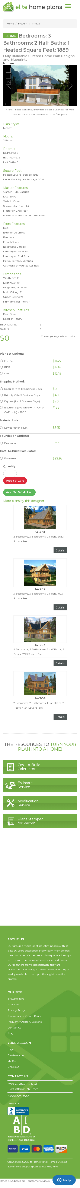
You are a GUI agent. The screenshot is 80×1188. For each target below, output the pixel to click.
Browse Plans (15, 998)
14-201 (40, 532)
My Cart (12, 1061)
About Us (13, 1004)
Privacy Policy (16, 1010)
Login (11, 1049)
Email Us (14, 1103)
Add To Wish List (19, 492)
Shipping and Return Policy (24, 1016)
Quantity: (9, 466)
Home (10, 23)
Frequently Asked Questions (24, 1021)
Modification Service (28, 803)
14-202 (40, 589)
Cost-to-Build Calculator (29, 767)
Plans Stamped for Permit (31, 821)
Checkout (13, 1066)
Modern (23, 23)
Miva (55, 1166)
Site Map (62, 1161)
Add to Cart (15, 481)
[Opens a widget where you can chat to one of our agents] (64, 1180)
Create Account (17, 1055)
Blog (10, 1033)
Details (60, 550)
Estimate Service (25, 785)
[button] (15, 987)
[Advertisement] (40, 881)
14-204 (40, 698)
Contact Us (14, 1027)
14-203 (40, 645)
